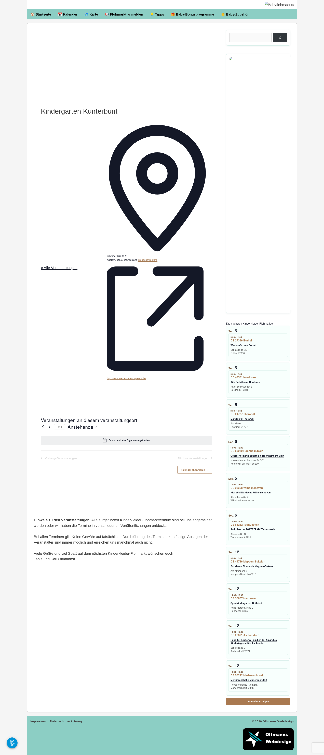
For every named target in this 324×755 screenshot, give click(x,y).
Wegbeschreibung (147, 259)
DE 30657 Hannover (243, 598)
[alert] (126, 440)
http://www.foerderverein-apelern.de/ (126, 378)
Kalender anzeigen (258, 701)
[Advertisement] (126, 59)
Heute (59, 426)
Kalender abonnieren (193, 469)
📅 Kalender (67, 14)
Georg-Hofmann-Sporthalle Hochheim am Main (257, 455)
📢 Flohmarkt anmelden (124, 14)
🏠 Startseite (40, 14)
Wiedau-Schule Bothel (243, 345)
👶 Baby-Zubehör (235, 14)
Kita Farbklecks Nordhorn (245, 382)
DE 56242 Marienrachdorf (247, 675)
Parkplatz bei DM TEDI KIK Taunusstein (253, 529)
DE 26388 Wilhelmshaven (247, 488)
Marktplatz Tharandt (242, 418)
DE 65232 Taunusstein (245, 525)
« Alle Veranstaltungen (59, 268)
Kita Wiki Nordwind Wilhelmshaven (251, 492)
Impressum (38, 721)
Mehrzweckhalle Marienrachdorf (249, 680)
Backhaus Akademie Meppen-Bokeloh (252, 566)
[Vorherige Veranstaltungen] (43, 427)
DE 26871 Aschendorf (245, 635)
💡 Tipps (157, 14)
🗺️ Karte (91, 14)
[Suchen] (280, 38)
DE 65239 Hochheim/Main (247, 451)
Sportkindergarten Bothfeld (246, 603)
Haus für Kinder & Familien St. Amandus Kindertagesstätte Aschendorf (254, 641)
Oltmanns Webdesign (278, 721)
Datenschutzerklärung (66, 721)
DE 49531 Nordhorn (243, 377)
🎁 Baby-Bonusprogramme (192, 14)
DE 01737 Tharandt (243, 414)
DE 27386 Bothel (241, 340)
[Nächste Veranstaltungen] (49, 427)
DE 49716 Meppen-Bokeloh (248, 561)
